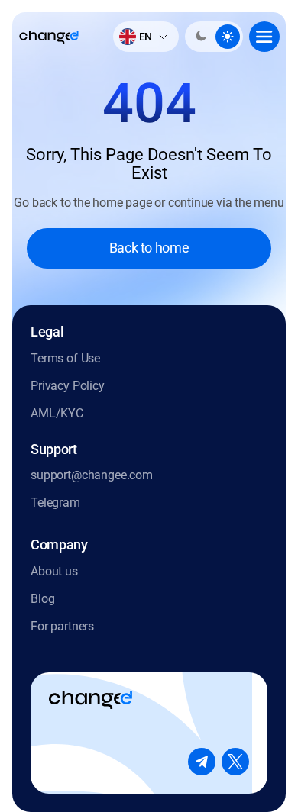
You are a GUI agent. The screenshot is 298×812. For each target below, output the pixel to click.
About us (54, 571)
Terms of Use (65, 358)
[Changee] (48, 37)
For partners (62, 626)
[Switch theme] (214, 36)
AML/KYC (57, 413)
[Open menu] (264, 36)
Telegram (55, 502)
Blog (42, 598)
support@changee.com (92, 475)
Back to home (149, 248)
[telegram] (201, 761)
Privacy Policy (68, 386)
